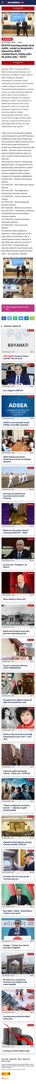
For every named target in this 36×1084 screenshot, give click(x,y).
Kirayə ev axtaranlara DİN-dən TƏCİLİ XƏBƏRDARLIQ (15, 667)
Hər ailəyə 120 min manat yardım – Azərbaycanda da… (16, 877)
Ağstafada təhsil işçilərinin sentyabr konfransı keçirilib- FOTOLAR (17, 843)
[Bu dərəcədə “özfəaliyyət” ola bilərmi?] (18, 550)
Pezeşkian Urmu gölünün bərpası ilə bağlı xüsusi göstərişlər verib (17, 701)
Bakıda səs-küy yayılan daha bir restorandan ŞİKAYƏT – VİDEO (16, 531)
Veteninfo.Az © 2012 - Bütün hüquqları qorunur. (14, 1069)
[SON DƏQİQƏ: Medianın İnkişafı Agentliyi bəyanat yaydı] (18, 341)
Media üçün (26, 1059)
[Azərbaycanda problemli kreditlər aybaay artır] (18, 1001)
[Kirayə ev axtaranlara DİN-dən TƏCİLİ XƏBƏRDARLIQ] (18, 650)
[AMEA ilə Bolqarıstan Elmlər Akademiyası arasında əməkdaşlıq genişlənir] (18, 442)
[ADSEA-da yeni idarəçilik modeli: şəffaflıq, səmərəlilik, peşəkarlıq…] (18, 407)
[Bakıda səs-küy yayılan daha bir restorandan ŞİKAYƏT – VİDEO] (18, 515)
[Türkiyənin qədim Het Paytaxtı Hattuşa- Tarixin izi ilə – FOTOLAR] (18, 756)
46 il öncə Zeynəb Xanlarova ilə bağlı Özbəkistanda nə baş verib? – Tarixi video (17, 736)
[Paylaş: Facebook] (4, 318)
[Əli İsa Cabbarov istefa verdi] (18, 584)
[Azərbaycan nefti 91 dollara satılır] (18, 1036)
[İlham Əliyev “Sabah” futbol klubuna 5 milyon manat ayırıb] (18, 896)
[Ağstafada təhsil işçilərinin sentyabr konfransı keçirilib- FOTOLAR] (18, 827)
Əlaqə (20, 1059)
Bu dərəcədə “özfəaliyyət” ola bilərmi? (15, 566)
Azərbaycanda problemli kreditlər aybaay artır (16, 1017)
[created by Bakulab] (5, 1078)
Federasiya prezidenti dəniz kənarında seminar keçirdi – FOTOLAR (14, 496)
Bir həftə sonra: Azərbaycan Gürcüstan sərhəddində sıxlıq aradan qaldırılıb (15, 982)
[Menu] (4, 2)
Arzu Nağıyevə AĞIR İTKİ (13, 390)
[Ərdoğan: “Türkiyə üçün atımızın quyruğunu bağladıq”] (18, 930)
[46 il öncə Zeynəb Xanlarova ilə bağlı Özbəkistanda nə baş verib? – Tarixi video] (18, 719)
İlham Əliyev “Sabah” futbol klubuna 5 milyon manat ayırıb (17, 912)
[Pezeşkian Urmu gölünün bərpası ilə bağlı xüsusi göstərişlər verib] (18, 685)
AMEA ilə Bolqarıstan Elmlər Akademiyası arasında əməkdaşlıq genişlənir (17, 459)
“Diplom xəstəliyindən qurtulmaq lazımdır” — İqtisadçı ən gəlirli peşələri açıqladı (16, 807)
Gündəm (8, 39)
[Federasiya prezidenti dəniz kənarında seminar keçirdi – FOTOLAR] (18, 478)
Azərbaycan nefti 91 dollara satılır (16, 1051)
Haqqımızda (13, 1059)
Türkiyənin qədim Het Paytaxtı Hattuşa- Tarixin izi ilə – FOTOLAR (16, 772)
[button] (32, 318)
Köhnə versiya (6, 1061)
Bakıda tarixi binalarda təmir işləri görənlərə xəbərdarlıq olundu (16, 632)
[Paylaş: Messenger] (20, 318)
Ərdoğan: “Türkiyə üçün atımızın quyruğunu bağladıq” (16, 946)
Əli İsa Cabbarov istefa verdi (14, 599)
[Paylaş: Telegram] (26, 318)
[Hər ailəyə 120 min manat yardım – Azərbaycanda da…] (18, 861)
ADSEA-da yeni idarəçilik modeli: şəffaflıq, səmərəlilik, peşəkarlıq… (16, 423)
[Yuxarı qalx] (30, 1078)
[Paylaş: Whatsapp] (15, 318)
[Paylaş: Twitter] (9, 318)
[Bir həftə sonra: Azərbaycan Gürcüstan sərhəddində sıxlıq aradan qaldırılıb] (18, 965)
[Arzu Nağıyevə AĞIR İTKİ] (18, 375)
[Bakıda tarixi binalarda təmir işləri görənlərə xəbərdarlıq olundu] (18, 616)
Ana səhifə (5, 1059)
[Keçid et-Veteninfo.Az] (15, 2)
